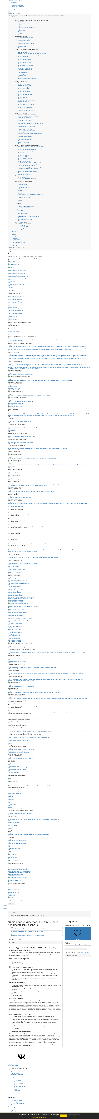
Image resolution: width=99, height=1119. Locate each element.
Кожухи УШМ (11, 692)
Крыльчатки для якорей (23, 226)
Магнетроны (18, 544)
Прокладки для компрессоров (25, 132)
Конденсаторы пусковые (24, 180)
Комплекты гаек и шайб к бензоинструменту (47, 785)
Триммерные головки (30, 436)
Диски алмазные (19, 730)
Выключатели (21, 21)
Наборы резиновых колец (46, 667)
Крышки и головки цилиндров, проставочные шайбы (30, 123)
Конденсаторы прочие (23, 177)
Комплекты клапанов (41, 348)
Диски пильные (26, 730)
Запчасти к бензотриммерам (25, 58)
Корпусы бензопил (72, 355)
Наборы (20, 188)
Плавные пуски (21, 30)
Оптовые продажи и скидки (20, 1084)
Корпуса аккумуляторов (39, 652)
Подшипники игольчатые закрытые (26, 204)
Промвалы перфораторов (36, 679)
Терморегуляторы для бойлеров (38, 458)
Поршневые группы (22, 72)
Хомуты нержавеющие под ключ (31, 834)
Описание (11, 939)
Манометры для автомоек (31, 484)
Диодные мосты (12, 758)
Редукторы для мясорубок (46, 464)
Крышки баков (38, 330)
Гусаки (14, 698)
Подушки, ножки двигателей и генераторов (73, 348)
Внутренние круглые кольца (24, 819)
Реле (26, 758)
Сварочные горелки (23, 700)
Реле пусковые (11, 478)
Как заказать (14, 2)
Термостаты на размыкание (24, 111)
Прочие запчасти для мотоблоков (35, 380)
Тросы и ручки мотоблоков (62, 380)
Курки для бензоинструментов (25, 69)
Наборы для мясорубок (24, 464)
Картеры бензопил (63, 355)
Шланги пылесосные (29, 538)
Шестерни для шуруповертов (25, 219)
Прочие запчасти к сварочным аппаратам (74, 698)
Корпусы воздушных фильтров (25, 442)
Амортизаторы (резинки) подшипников (17, 667)
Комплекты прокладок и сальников (55, 348)
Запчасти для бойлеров (23, 82)
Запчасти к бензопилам (23, 56)
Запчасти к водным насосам (24, 93)
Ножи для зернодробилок (14, 514)
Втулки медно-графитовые (33, 667)
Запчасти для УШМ (22, 156)
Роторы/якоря (21, 228)
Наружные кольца (42, 819)
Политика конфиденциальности (21, 1087)
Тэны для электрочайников (30, 563)
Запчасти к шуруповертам (24, 159)
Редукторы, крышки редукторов (22, 692)
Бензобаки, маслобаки (13, 330)
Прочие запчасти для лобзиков (33, 673)
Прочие (16, 792)
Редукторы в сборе (57, 679)
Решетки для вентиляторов (21, 658)
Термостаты (61, 652)
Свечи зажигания (22, 75)
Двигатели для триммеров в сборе (32, 364)
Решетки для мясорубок (58, 464)
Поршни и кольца (27, 421)
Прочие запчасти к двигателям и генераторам (27, 349)
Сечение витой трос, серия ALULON (16, 413)
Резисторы (21, 758)
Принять (64, 1116)
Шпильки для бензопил (80, 358)
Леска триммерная (22, 71)
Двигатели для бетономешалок (25, 37)
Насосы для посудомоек (14, 532)
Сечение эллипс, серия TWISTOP (66, 415)
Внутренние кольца (12, 819)
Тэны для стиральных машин (15, 551)
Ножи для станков (22, 724)
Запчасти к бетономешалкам (25, 90)
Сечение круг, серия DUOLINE (35, 415)
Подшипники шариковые (24, 207)
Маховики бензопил (28, 356)
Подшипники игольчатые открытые (26, 206)
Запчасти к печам (22, 98)
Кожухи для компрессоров (24, 117)
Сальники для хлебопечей (51, 557)
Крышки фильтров (19, 356)
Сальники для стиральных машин (80, 549)
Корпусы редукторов (13, 679)
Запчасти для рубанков (23, 155)
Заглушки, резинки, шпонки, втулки (26, 151)
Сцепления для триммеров (14, 368)
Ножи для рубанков (12, 724)
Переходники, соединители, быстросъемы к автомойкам (63, 484)
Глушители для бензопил (30, 355)
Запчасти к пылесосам (23, 101)
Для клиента (12, 1097)
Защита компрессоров (23, 23)
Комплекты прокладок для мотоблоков (17, 380)
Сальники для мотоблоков (49, 380)
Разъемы (20, 33)
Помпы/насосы (68, 549)
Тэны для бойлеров (51, 458)
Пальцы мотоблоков (13, 813)
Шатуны (55, 349)
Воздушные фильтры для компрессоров (27, 114)
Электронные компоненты (24, 174)
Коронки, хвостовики (61, 730)
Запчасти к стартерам (13, 427)
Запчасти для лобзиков (23, 152)
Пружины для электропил (68, 712)
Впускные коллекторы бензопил (15, 355)
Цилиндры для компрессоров (25, 139)
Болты (19, 183)
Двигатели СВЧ (11, 544)
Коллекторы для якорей (23, 225)
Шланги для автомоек (41, 485)
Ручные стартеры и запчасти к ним (26, 74)
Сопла (30, 700)
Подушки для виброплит (14, 497)
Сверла (49, 731)
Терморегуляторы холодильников (24, 478)
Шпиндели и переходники (54, 692)
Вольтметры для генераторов (47, 346)
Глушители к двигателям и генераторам (64, 346)
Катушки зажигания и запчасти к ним (26, 66)
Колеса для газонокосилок (14, 374)
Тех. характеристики (70, 952)
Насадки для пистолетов (44, 484)
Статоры (20, 229)
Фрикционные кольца (13, 386)
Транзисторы (30, 758)
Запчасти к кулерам (22, 97)
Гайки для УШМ (24, 785)
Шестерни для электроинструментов (26, 220)
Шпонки (54, 667)
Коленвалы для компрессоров (25, 119)
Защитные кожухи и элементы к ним (49, 364)
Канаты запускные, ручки (25, 427)
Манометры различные (23, 109)
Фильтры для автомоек (30, 485)
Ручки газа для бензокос (69, 367)
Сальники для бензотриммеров (82, 367)
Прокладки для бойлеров (24, 458)
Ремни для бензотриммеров (56, 367)
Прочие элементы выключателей (26, 31)
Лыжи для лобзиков (12, 673)
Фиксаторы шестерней (42, 692)
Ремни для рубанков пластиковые (16, 686)
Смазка (20, 193)
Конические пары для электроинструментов (28, 216)
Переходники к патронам (32, 737)
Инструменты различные (24, 187)
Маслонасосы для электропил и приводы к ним (29, 162)
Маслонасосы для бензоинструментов (17, 339)
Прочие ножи (48, 724)
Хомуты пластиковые (44, 834)
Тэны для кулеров (22, 520)
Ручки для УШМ (33, 692)
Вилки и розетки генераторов (33, 346)
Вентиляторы (11, 658)
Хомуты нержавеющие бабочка (15, 834)
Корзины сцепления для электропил (34, 712)
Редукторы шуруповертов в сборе (34, 706)
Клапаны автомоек (20, 484)
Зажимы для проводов (13, 749)
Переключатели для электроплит (26, 27)
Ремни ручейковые (22, 213)
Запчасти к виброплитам (24, 91)
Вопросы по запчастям (19, 1086)
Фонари (20, 200)
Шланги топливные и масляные (15, 340)
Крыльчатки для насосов (14, 503)
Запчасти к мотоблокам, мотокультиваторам (28, 61)
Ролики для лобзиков (68, 673)
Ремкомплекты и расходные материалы (44, 448)
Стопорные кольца (22, 196)
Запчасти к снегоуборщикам (24, 62)
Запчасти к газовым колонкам (25, 94)
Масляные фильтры (31, 339)
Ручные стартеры (35, 427)
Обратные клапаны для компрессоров (27, 126)
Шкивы (70, 380)
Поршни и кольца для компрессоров (26, 130)
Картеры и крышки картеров (29, 348)
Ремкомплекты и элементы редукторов (71, 679)
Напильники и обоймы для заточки (26, 448)
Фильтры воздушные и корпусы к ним (27, 78)
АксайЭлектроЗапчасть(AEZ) (79, 944)
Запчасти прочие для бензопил (43, 355)
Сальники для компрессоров (25, 136)
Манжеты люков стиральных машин (51, 549)
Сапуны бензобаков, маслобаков (72, 339)
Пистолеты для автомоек (83, 484)
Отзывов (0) (19, 939)
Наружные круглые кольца (53, 819)
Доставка (87, 952)
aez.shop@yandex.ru (22, 0)
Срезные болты (21, 813)
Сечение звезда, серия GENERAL (34, 413)
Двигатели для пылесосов (24, 40)
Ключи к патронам (12, 737)
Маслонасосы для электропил (15, 718)
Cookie (15, 1089)
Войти (13, 16)
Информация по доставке (17, 5)
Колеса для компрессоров (24, 120)
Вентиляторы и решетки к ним (25, 148)
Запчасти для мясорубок (24, 84)
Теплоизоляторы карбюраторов (42, 395)
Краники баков (31, 330)
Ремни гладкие (21, 210)
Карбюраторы (11, 395)
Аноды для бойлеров (13, 458)
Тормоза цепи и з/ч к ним (57, 358)
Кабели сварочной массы (34, 698)
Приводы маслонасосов (58, 339)
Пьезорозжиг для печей (13, 526)
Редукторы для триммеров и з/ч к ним (40, 367)
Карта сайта (17, 1090)
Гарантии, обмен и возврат (17, 6)
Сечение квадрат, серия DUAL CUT (65, 413)
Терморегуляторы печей (33, 526)
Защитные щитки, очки (23, 63)
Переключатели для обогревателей (26, 26)
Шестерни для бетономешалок (33, 491)
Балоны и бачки (12, 484)
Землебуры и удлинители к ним (48, 730)
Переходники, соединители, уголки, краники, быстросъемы (32, 127)
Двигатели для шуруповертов (25, 45)
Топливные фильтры (85, 339)
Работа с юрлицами (18, 1083)
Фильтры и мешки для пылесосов (16, 538)
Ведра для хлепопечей (13, 557)
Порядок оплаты (15, 3)
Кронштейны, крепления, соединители (17, 365)
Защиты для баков (23, 330)
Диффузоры (25, 698)
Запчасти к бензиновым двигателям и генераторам (30, 55)
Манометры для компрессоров (25, 124)
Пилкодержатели (22, 673)
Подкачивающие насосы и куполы (45, 339)
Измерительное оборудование (25, 186)
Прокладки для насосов (51, 503)
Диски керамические (13, 448)
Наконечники (61, 698)
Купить (75, 949)
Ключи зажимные (33, 785)
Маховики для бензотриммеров (34, 365)
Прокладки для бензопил (67, 356)
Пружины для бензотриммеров (24, 367)
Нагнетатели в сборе (25, 503)
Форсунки (50, 349)
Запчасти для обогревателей (25, 85)
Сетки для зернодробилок (27, 514)
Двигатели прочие (22, 47)
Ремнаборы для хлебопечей (38, 557)
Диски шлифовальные (35, 730)
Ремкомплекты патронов (44, 737)
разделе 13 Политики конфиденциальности (44, 1116)
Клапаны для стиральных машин (34, 549)
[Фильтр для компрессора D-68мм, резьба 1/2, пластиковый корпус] (37, 928)
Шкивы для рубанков (29, 686)
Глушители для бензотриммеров (16, 364)
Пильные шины (45, 356)
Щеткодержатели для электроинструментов (28, 172)
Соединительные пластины (51, 652)
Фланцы (20, 170)
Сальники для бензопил (18, 358)
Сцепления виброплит (25, 497)
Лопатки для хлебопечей (25, 557)
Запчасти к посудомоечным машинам (27, 100)
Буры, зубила (11, 730)
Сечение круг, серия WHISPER (50, 415)
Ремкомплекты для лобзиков (55, 673)
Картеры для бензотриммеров (65, 364)
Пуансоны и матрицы (42, 731)
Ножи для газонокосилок (27, 374)
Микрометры (11, 792)
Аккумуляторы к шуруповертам (15, 652)
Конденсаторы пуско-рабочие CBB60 (27, 178)
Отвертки (20, 190)
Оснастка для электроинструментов (26, 165)
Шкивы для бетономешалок (47, 491)
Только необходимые (74, 1116)
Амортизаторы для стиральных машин (17, 549)
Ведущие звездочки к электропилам (16, 712)
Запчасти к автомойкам (23, 88)
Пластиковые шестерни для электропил (52, 712)
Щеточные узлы (30, 680)
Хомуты (20, 202)
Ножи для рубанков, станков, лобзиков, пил (28, 164)
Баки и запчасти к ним (23, 50)
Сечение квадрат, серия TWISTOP (20, 415)
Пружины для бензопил (78, 356)
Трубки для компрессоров (24, 138)
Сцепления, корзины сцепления (43, 358)
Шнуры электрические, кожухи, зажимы (27, 171)
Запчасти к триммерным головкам (16, 436)
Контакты (13, 9)
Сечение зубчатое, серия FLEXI (49, 413)
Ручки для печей (23, 526)
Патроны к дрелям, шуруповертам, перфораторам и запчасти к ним (34, 167)
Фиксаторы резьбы (22, 199)
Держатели (19, 698)
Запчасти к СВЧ (21, 103)
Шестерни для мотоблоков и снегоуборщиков (29, 217)
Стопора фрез (29, 813)
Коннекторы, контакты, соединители (49, 698)
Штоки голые (83, 673)
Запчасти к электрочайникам (25, 107)
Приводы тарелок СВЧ (27, 544)
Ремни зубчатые (22, 212)
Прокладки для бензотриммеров (64, 365)
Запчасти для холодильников (25, 87)
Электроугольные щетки (21, 222)
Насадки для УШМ (19, 731)
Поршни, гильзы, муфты (24, 679)
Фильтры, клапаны (36, 478)
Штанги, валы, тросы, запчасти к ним (30, 368)
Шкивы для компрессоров (24, 142)
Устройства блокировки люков (29, 551)
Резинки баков (45, 330)
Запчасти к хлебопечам (23, 106)
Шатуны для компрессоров (24, 140)
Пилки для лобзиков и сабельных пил (35, 724)
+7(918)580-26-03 (12, 0)
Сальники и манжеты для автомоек (16, 485)
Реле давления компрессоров (25, 135)
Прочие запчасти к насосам (64, 503)
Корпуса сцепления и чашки (79, 364)
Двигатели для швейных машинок (26, 43)
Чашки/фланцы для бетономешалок (16, 491)
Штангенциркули (22, 792)
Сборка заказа (17, 1080)
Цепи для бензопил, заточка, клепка (26, 79)
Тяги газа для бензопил (69, 358)
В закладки (82, 938)
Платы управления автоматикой (38, 503)
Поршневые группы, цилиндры (15, 421)
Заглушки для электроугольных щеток (27, 149)
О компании (14, 8)
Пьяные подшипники (47, 679)
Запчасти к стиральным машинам (26, 104)
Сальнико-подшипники (30, 358)
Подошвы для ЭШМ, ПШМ (30, 731)
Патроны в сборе (21, 737)
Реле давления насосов (76, 503)
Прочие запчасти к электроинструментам (28, 168)
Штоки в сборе (76, 673)
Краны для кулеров (12, 520)
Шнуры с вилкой (32, 749)
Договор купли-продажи (19, 1082)
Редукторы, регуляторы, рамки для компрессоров (30, 133)
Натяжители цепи (37, 356)
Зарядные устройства (28, 652)
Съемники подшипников (24, 197)
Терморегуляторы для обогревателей (17, 472)
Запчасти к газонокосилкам (24, 59)
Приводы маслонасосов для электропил (32, 718)
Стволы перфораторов (21, 680)
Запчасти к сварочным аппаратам (26, 158)
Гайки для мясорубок (13, 464)
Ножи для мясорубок (35, 464)
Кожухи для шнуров (23, 749)
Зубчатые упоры (55, 355)
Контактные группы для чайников (16, 563)
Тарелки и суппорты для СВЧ (39, 544)
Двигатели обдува (22, 46)
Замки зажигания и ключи (16, 348)
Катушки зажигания (28, 401)
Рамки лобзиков (44, 673)
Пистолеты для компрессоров (25, 129)
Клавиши (20, 24)
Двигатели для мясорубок (24, 39)
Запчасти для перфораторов (25, 154)
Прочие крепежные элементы (25, 191)
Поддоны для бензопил (55, 356)
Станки (56, 448)
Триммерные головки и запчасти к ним (27, 77)
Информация (12, 1107)
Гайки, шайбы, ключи (23, 184)
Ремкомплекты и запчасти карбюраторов (24, 395)
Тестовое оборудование (70, 652)
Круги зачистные (70, 730)
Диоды (17, 758)
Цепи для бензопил (62, 448)
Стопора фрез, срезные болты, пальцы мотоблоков (30, 194)
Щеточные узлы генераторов (64, 349)
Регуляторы (21, 34)
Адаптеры (10, 698)
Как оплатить (80, 952)
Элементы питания (81, 652)
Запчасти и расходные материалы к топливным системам (32, 53)
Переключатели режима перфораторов (27, 29)
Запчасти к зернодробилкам (24, 95)
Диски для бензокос (22, 52)
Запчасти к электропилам (24, 161)
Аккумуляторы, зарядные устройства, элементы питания (31, 146)
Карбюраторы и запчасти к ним (25, 65)
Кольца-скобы (34, 819)
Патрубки (62, 549)
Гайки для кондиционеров (14, 785)
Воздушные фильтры (13, 442)
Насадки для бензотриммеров (49, 365)
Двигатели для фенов (23, 42)
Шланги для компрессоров (24, 143)
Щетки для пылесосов (39, 538)
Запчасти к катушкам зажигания (15, 401)
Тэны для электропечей (45, 526)
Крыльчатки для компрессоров (25, 122)
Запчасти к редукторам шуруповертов (17, 706)
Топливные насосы (43, 349)
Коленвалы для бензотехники (25, 68)
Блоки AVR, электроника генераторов (17, 346)
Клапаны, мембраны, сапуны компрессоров (28, 116)
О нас (12, 1077)
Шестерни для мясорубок (71, 464)
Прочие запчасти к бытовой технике (26, 110)
